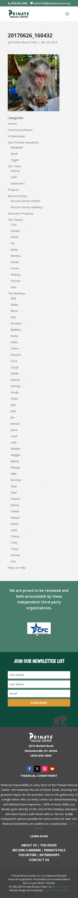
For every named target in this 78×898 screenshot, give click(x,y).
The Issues (48, 845)
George (16, 386)
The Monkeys (16, 293)
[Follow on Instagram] (45, 769)
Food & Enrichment (20, 130)
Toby (14, 542)
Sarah (14, 153)
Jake (13, 405)
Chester (16, 354)
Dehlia (15, 373)
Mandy (15, 461)
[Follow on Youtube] (52, 769)
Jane (13, 411)
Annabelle (17, 147)
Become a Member (26, 850)
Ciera (14, 361)
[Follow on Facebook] (30, 769)
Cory (14, 224)
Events (12, 123)
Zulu (13, 287)
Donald (15, 231)
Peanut (15, 499)
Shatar (15, 524)
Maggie (15, 455)
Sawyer (15, 517)
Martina (15, 256)
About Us (29, 845)
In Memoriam (16, 136)
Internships (49, 855)
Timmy (15, 536)
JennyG (15, 423)
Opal (14, 486)
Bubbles (16, 329)
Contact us (39, 860)
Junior (14, 430)
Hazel (14, 237)
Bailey (14, 304)
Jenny (14, 249)
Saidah (15, 511)
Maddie (15, 448)
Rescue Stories (17, 196)
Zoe (13, 561)
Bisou (14, 311)
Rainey (15, 505)
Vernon (15, 555)
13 (35, 645)
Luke (14, 442)
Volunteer (27, 855)
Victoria (15, 281)
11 (45, 640)
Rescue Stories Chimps (26, 201)
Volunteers (18, 183)
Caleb (14, 342)
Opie (14, 492)
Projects (13, 190)
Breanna (16, 323)
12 (48, 640)
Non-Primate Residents (23, 142)
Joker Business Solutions (56, 890)
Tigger (15, 160)
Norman (16, 480)
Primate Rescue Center (24, 42)
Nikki (13, 473)
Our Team (14, 166)
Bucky (14, 336)
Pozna (15, 268)
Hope (14, 398)
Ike (13, 243)
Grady (15, 392)
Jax (12, 417)
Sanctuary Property (20, 213)
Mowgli (15, 467)
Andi (13, 298)
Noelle (15, 262)
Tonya (15, 549)
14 (39, 645)
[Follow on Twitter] (37, 769)
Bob (13, 317)
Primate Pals (55, 850)
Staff (14, 177)
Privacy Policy (62, 886)
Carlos (15, 348)
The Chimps (15, 220)
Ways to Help (17, 567)
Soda (14, 530)
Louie (14, 436)
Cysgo (15, 367)
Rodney (16, 274)
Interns (15, 171)
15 (43, 645)
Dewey (15, 380)
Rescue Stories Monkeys (27, 207)
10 (41, 640)
